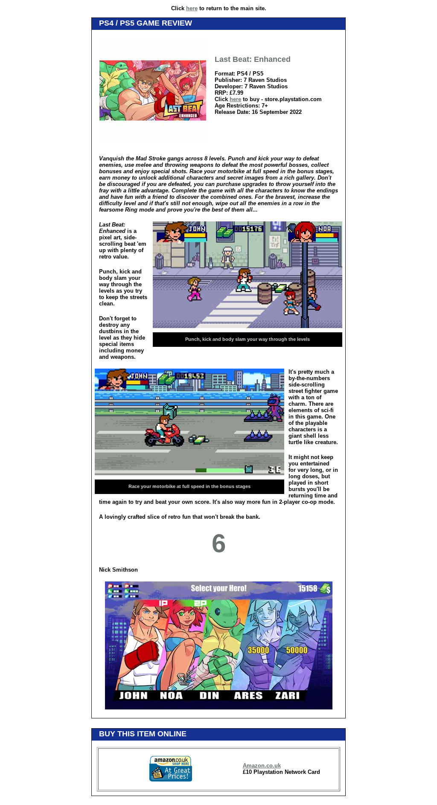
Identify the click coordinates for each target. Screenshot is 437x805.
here (192, 8)
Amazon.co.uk (262, 765)
